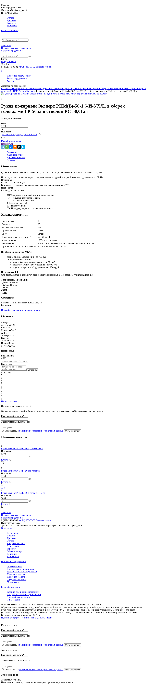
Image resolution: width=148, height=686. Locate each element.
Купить (5, 459)
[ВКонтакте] (11, 147)
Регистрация (7, 30)
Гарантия (11, 23)
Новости (11, 535)
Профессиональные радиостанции (24, 594)
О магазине (6, 528)
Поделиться (7, 144)
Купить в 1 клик (29, 134)
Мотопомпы (13, 582)
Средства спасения (16, 579)
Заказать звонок (43, 66)
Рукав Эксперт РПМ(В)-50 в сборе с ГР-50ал (23, 493)
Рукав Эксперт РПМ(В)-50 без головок (20, 471)
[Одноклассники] (15, 147)
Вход (16, 30)
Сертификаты (14, 546)
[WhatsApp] (7, 147)
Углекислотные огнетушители (22, 571)
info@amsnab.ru (8, 61)
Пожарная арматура (16, 577)
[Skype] (23, 147)
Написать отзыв (9, 401)
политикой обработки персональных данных (41, 431)
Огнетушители (14, 566)
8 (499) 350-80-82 (26, 66)
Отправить (32, 370)
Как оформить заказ (11, 141)
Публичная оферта (10, 617)
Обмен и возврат (15, 551)
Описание (12, 152)
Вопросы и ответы (16, 543)
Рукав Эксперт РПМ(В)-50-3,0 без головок (22, 448)
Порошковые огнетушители (21, 569)
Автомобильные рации (18, 597)
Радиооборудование (17, 78)
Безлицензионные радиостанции (23, 592)
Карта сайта (13, 556)
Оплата (10, 18)
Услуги (10, 81)
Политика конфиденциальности (36, 617)
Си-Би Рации (13, 599)
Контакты (12, 25)
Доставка (11, 20)
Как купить (12, 533)
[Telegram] (3, 147)
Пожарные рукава (16, 574)
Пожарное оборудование (19, 75)
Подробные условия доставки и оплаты (20, 310)
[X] (19, 147)
